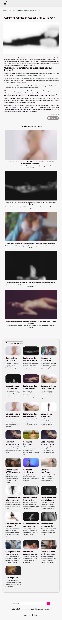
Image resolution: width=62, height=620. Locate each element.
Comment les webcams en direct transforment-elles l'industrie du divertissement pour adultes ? (31, 163)
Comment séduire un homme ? (13, 524)
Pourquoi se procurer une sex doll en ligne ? (30, 554)
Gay (32, 609)
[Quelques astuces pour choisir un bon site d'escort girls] (49, 490)
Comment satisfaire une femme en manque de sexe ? (30, 473)
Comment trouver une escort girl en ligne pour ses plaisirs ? (31, 527)
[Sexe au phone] (13, 570)
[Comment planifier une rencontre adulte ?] (49, 462)
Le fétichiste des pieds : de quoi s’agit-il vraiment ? (48, 555)
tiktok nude (43, 75)
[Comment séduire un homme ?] (13, 516)
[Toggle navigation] (5, 2)
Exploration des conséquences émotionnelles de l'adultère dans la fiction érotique (31, 322)
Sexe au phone (11, 577)
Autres (11, 10)
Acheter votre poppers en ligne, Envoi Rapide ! (48, 526)
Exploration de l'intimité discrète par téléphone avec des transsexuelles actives (31, 203)
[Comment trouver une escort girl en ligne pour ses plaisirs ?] (31, 516)
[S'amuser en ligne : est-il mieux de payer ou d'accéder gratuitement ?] (49, 379)
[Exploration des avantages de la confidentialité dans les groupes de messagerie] (31, 406)
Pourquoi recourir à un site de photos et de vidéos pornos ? (30, 501)
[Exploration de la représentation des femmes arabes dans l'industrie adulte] (13, 406)
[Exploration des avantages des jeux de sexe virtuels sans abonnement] (31, 265)
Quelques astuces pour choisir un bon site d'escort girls (48, 501)
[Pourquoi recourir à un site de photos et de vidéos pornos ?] (31, 490)
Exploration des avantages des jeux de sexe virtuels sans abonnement (31, 282)
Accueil (5, 10)
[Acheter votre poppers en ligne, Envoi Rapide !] (49, 516)
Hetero (14, 609)
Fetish (20, 609)
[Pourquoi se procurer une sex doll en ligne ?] (31, 544)
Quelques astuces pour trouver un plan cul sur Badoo (13, 554)
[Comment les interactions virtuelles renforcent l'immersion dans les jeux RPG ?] (49, 406)
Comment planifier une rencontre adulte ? (48, 473)
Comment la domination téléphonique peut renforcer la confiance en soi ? (31, 243)
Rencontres (40, 609)
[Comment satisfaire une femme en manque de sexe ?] (31, 462)
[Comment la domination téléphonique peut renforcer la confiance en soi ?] (31, 226)
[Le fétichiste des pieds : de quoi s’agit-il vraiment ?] (49, 544)
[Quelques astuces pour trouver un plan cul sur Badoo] (13, 544)
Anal (26, 609)
